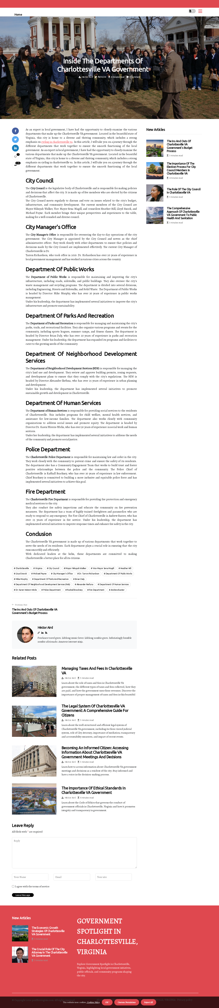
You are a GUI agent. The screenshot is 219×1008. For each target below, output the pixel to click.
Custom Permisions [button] (127, 1002)
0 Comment (135, 77)
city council (54, 568)
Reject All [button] (148, 1002)
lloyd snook (21, 573)
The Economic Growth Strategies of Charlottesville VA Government (48, 931)
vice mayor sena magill (103, 568)
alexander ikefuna (85, 584)
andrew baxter (118, 590)
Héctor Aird (87, 77)
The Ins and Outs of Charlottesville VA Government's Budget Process (179, 146)
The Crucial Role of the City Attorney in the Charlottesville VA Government (49, 952)
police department (52, 590)
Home (18, 14)
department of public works (119, 573)
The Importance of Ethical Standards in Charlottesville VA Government (94, 790)
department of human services (114, 584)
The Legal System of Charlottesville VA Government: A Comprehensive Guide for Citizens (95, 710)
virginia (38, 568)
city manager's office (63, 573)
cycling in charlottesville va (57, 142)
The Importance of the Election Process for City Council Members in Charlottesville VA (181, 168)
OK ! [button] (107, 1002)
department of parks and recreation (51, 579)
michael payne (39, 573)
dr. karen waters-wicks (26, 590)
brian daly (80, 579)
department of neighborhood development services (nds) (43, 584)
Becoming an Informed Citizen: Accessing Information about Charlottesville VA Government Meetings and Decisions (95, 752)
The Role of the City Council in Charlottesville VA (184, 191)
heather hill (125, 568)
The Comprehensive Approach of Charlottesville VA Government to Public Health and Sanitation (183, 213)
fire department (96, 590)
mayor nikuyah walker (76, 568)
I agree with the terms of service (32, 886)
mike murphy (22, 579)
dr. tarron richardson (89, 573)
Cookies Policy (93, 1002)
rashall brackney (74, 590)
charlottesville (22, 568)
